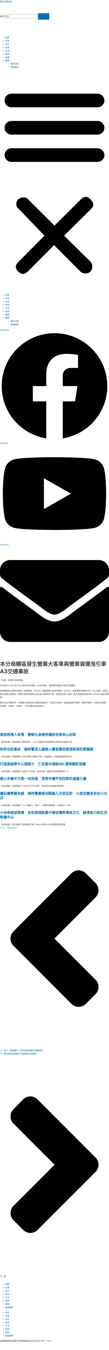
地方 (7, 44)
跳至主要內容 (6, 1)
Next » (14, 828)
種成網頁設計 (103, 1346)
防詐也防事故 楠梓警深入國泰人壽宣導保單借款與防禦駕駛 (46, 749)
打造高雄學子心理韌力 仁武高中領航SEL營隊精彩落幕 (43, 764)
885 (9, 828)
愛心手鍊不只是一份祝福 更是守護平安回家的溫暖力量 (43, 779)
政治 (7, 47)
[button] (54, 181)
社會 (7, 41)
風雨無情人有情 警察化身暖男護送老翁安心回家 (38, 735)
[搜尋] (43, 16)
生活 (7, 50)
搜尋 (2, 16)
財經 (7, 54)
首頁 (7, 37)
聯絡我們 (15, 67)
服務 (7, 60)
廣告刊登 (15, 64)
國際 (7, 57)
